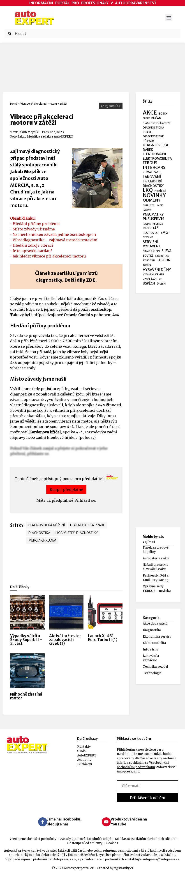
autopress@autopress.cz (160, 859)
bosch (163, 113)
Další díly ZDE (79, 280)
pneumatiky (153, 214)
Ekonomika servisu (157, 637)
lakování (152, 177)
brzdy (146, 118)
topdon (163, 260)
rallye (147, 223)
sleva (166, 251)
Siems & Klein (151, 251)
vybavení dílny (157, 270)
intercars (154, 167)
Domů (14, 103)
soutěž (148, 255)
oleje (160, 205)
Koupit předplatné (66, 489)
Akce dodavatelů (155, 623)
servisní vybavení (151, 244)
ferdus (150, 163)
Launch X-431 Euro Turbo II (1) (102, 637)
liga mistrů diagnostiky (77, 533)
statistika (162, 255)
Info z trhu (150, 649)
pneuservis (153, 219)
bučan (156, 118)
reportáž (150, 228)
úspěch (149, 283)
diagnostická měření (46, 525)
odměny (151, 200)
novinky (154, 195)
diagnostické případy (153, 138)
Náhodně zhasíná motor (26, 696)
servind (148, 237)
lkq (148, 190)
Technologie (152, 673)
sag (164, 232)
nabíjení (160, 191)
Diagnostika (110, 106)
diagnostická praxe (87, 525)
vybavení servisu (153, 274)
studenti (149, 260)
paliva (147, 209)
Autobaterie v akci (156, 558)
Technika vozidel (155, 667)
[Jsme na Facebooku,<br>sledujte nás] (42, 821)
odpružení (149, 205)
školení (161, 283)
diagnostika (39, 533)
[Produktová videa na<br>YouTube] (106, 821)
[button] (168, 17)
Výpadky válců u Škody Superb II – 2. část (26, 639)
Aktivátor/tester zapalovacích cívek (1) (65, 639)
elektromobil (155, 154)
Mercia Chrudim (42, 540)
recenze (158, 223)
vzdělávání (150, 279)
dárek (148, 150)
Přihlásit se (84, 500)
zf (160, 279)
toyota (147, 265)
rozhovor (151, 232)
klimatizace (151, 172)
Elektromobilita (154, 643)
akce (150, 112)
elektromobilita (157, 158)
